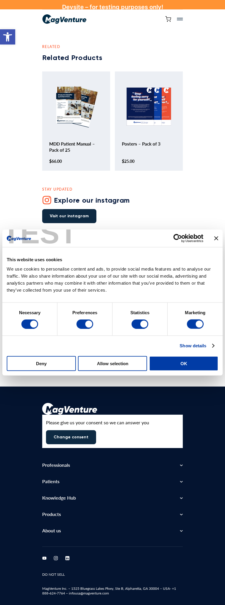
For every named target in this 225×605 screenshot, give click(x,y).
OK (183, 363)
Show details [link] (193, 345)
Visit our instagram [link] (69, 215)
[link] (7, 37)
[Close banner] (216, 238)
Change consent (71, 437)
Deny (41, 363)
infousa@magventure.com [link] (89, 593)
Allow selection (112, 363)
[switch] (84, 324)
